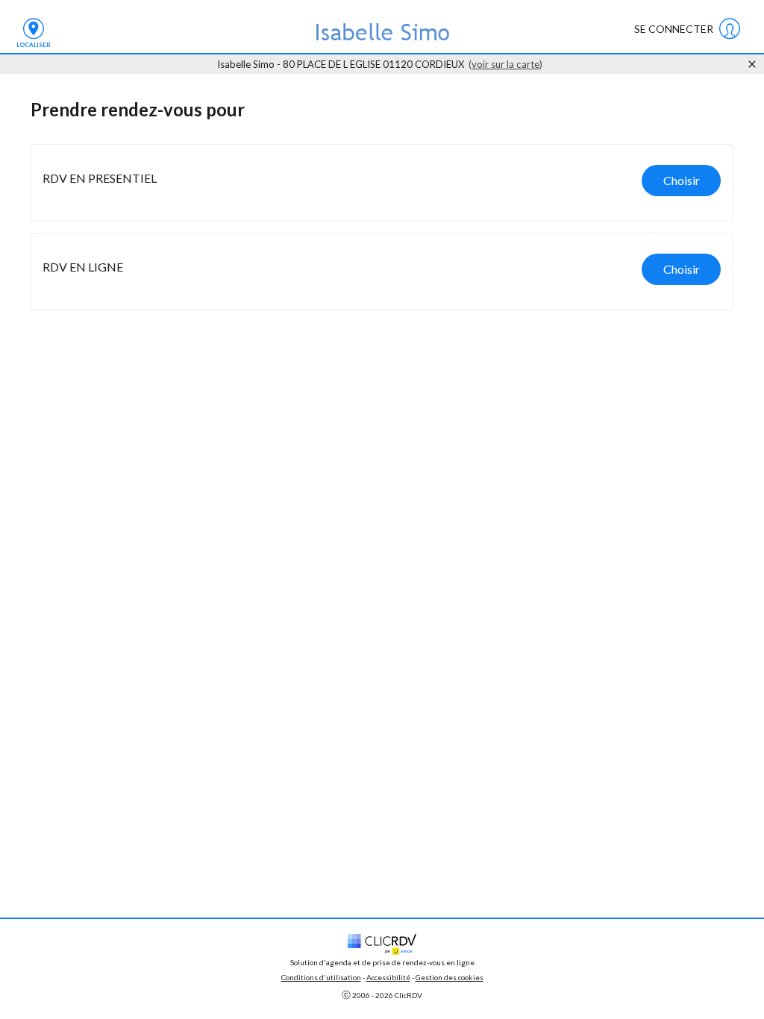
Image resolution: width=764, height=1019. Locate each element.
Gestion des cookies (449, 977)
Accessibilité (388, 977)
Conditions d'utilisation (321, 977)
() (505, 64)
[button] (382, 183)
